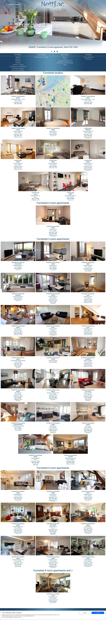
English (17, 4)
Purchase (41, 54)
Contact (88, 54)
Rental (65, 59)
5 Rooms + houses (17, 64)
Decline (84, 612)
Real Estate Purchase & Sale (65, 63)
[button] (50, 105)
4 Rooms (17, 63)
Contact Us (88, 59)
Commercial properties (18, 70)
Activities (65, 54)
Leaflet (58, 106)
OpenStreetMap (63, 106)
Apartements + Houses (41, 57)
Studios (18, 57)
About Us (65, 57)
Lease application (88, 57)
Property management (65, 61)
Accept (97, 612)
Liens (64, 64)
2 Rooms (17, 59)
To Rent (17, 54)
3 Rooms (17, 61)
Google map (53, 91)
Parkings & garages (17, 68)
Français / (11, 4)
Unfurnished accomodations (18, 66)
